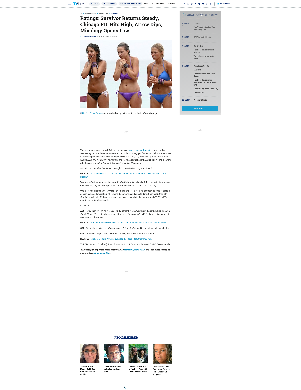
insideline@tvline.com (134, 249)
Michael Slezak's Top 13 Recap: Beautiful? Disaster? (121, 238)
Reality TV (103, 13)
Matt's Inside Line (101, 253)
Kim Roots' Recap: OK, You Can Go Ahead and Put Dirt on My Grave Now (128, 222)
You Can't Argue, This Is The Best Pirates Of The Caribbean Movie (138, 369)
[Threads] (192, 4)
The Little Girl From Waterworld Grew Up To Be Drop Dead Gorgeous (161, 370)
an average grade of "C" (139, 150)
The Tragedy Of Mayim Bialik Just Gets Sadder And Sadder (87, 370)
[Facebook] (184, 4)
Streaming (160, 4)
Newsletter (225, 4)
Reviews (171, 4)
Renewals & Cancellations (130, 4)
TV (152, 4)
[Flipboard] (195, 4)
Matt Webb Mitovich (91, 36)
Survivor (115, 13)
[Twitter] (188, 4)
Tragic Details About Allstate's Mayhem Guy (112, 369)
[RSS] (211, 4)
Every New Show (109, 4)
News (146, 4)
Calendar (94, 4)
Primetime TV (90, 13)
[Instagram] (199, 4)
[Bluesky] (203, 4)
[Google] (207, 4)
